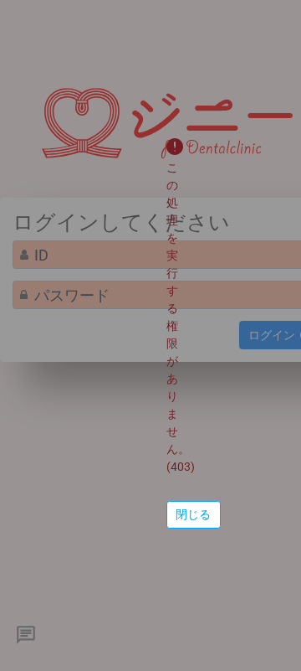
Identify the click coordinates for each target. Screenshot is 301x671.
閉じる (193, 514)
